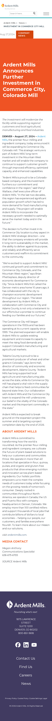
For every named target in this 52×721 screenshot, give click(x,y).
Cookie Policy (23, 698)
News (22, 23)
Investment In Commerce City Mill (24, 26)
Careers (25, 675)
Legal (45, 698)
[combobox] (23, 13)
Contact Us (25, 658)
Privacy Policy (11, 698)
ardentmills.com (17, 535)
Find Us (25, 667)
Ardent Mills (9, 23)
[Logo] (10, 6)
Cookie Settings (35, 698)
